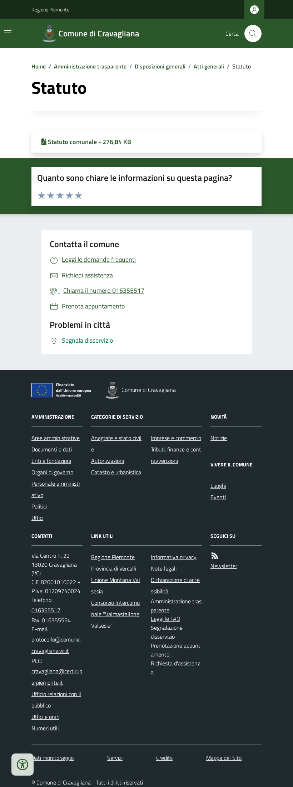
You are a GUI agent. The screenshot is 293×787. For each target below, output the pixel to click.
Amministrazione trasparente (90, 66)
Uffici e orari (45, 716)
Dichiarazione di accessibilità (175, 586)
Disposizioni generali (160, 66)
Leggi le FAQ (165, 618)
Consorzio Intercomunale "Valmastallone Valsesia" (115, 614)
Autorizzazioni (107, 460)
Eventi (218, 497)
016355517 (45, 610)
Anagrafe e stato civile (116, 444)
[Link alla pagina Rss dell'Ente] (214, 555)
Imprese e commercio (176, 438)
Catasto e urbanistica (116, 472)
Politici (39, 506)
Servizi (115, 757)
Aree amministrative (55, 438)
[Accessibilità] (22, 764)
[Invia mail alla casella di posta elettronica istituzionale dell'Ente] (57, 645)
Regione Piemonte (50, 9)
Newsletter (223, 566)
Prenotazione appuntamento (175, 650)
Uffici (37, 517)
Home (38, 66)
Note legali (164, 568)
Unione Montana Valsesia (115, 586)
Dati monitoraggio (52, 757)
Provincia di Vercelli (113, 568)
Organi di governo (52, 472)
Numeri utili (45, 728)
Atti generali (209, 66)
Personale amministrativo (55, 489)
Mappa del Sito (224, 757)
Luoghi (218, 485)
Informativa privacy (174, 557)
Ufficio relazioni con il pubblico (56, 700)
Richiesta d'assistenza (175, 667)
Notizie (218, 438)
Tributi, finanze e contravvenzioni (176, 455)
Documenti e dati (51, 449)
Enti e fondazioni (51, 460)
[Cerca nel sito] (250, 33)
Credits (164, 757)
